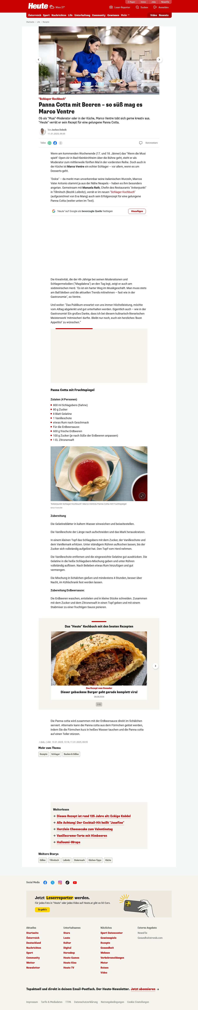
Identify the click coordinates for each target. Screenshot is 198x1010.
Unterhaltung (82, 15)
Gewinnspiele (108, 938)
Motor (104, 962)
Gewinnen (113, 15)
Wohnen (105, 952)
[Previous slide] (42, 666)
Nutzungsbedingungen (112, 1002)
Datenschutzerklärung (86, 1002)
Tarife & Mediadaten (51, 1002)
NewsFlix (142, 933)
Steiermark (79, 860)
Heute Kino (69, 962)
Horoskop (69, 952)
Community (98, 15)
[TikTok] (67, 882)
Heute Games (71, 957)
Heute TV (68, 967)
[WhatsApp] (49, 142)
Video (153, 15)
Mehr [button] (124, 15)
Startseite (30, 22)
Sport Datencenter (112, 933)
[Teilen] (60, 143)
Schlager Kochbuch (122, 192)
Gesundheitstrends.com (150, 938)
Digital (67, 947)
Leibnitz (66, 860)
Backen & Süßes (71, 754)
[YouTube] (75, 882)
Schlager (55, 754)
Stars (66, 933)
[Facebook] (55, 142)
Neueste (164, 15)
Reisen (104, 967)
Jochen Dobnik (59, 129)
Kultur (67, 942)
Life (70, 15)
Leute (66, 938)
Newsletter (33, 967)
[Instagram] (60, 882)
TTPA (68, 1002)
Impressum (32, 1002)
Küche (108, 860)
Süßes (42, 860)
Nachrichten (33, 947)
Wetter (30, 962)
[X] (52, 882)
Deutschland (33, 942)
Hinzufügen (137, 211)
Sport (46, 15)
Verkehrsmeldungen (112, 957)
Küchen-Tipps (95, 860)
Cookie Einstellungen (138, 1002)
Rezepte (46, 22)
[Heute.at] (38, 6)
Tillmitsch (54, 860)
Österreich (34, 15)
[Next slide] (159, 60)
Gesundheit (107, 947)
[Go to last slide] (39, 60)
